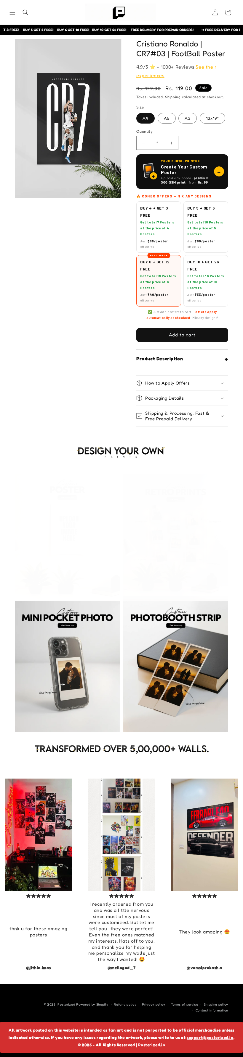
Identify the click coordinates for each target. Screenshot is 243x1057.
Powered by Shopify (92, 1004)
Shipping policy (216, 1004)
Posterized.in (151, 1044)
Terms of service (184, 1004)
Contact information (212, 1010)
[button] (12, 12)
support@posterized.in (210, 1037)
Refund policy (125, 1004)
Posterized (66, 1004)
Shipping (173, 97)
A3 (188, 118)
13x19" (212, 118)
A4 (145, 118)
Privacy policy (153, 1004)
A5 (167, 118)
